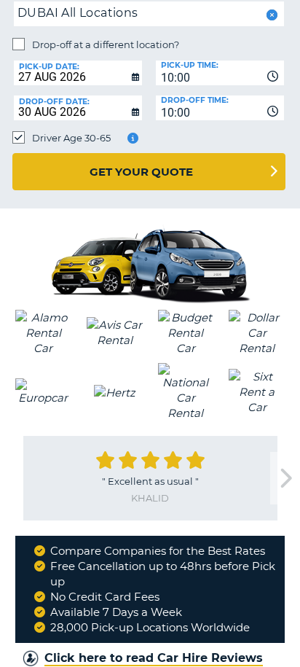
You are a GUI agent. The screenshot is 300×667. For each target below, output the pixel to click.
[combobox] (220, 73)
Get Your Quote (141, 172)
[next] (284, 478)
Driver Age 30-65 (71, 138)
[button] (270, 15)
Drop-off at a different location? (105, 44)
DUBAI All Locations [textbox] (77, 13)
